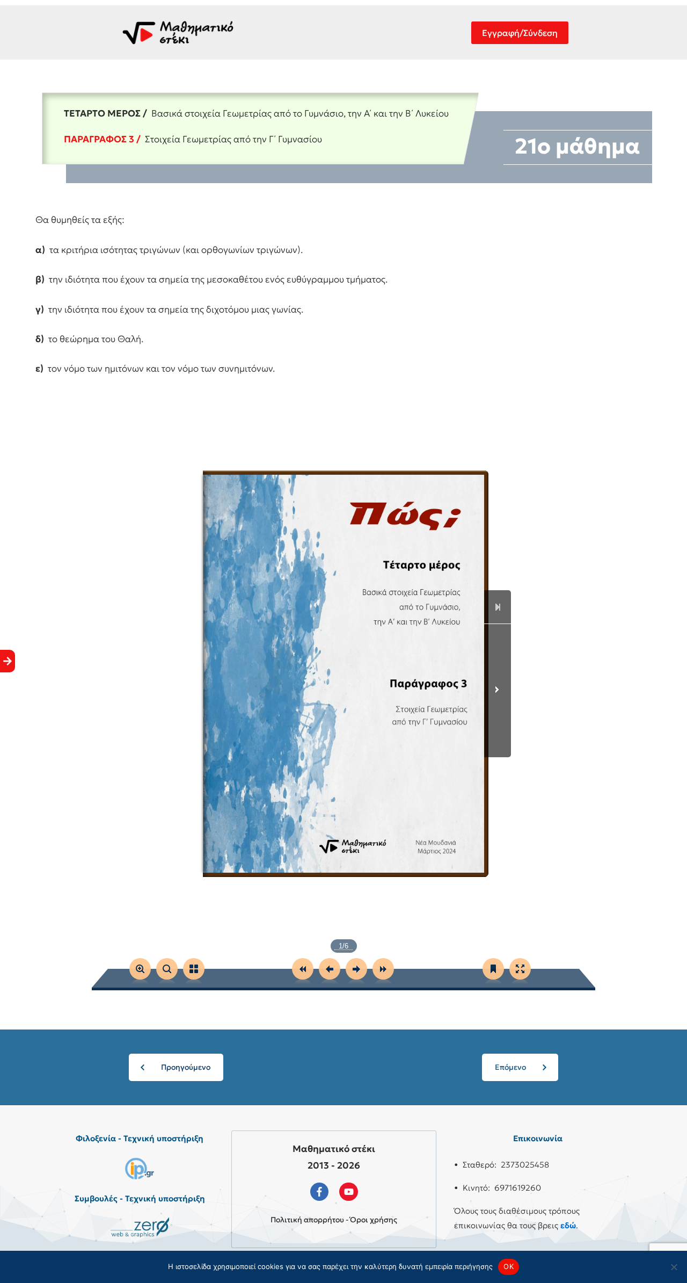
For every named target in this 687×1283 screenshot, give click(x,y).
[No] (673, 1267)
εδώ (568, 1225)
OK (508, 1266)
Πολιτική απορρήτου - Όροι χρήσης (334, 1219)
